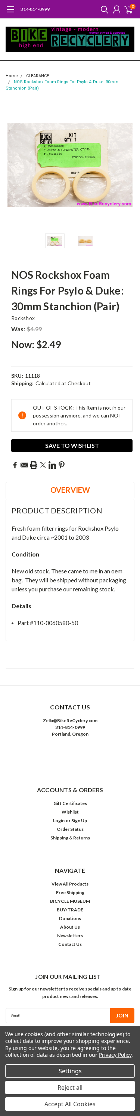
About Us (70, 927)
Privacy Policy (115, 1054)
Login (59, 820)
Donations (70, 918)
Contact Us (70, 944)
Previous (13, 165)
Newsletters (70, 935)
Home (12, 75)
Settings (70, 1071)
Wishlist (70, 812)
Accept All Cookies (70, 1104)
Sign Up (79, 820)
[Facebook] (15, 465)
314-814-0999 (35, 9)
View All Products (70, 884)
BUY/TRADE (70, 910)
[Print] (33, 465)
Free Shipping (70, 892)
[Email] (24, 465)
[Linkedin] (52, 465)
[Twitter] (43, 465)
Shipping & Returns (70, 838)
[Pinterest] (61, 465)
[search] (102, 9)
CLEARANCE (37, 75)
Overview (70, 489)
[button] (70, 756)
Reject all (70, 1087)
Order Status (70, 829)
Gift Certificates (70, 803)
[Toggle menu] (10, 13)
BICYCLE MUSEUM (70, 901)
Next (127, 165)
